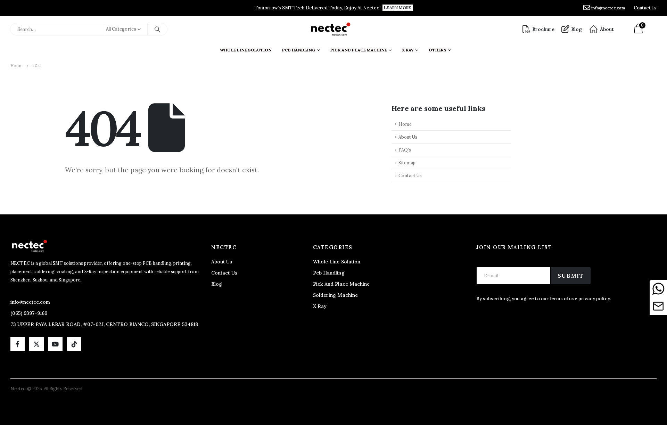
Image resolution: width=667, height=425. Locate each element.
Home (405, 124)
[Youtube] (55, 344)
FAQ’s (404, 150)
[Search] (157, 29)
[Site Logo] (330, 29)
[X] (36, 344)
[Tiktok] (74, 344)
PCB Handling (298, 49)
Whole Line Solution (246, 49)
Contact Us (410, 175)
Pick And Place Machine (358, 49)
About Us (407, 137)
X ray (408, 49)
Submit (571, 275)
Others (437, 49)
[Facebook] (17, 344)
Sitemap (406, 162)
